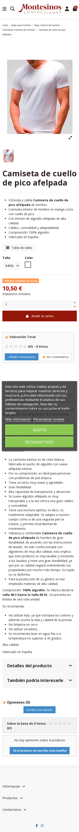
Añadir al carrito (42, 316)
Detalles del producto (29, 665)
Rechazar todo (39, 442)
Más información (18, 419)
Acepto (39, 430)
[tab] (39, 666)
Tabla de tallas (21, 248)
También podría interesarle (35, 680)
